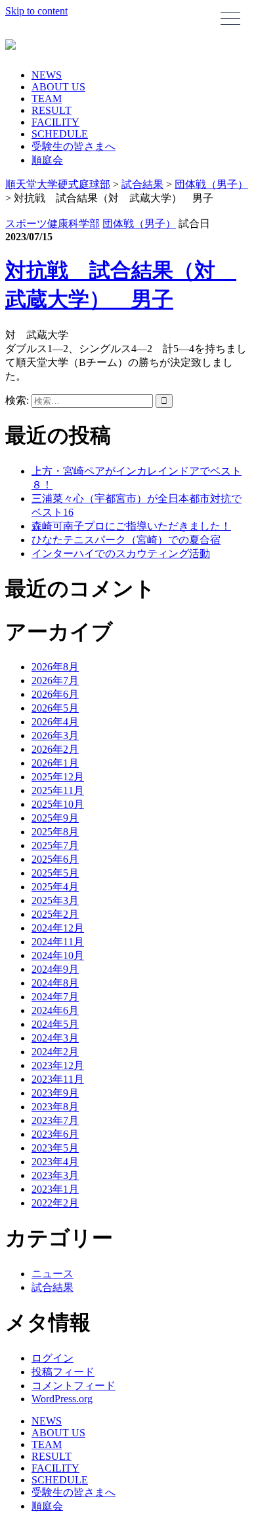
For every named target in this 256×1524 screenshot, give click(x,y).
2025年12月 (58, 776)
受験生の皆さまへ (74, 146)
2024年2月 (55, 1051)
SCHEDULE (60, 133)
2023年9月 (55, 1092)
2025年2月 (55, 914)
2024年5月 (55, 1024)
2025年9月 (55, 818)
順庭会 (47, 160)
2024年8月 (55, 983)
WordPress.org (62, 1398)
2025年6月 (55, 859)
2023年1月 (55, 1189)
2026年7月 (55, 680)
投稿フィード (63, 1371)
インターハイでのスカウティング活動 (121, 553)
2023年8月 (55, 1106)
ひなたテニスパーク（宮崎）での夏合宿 (126, 539)
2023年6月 (55, 1134)
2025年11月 (58, 790)
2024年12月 (58, 928)
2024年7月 (55, 996)
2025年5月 (55, 873)
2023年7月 (55, 1120)
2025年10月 (58, 804)
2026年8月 (55, 666)
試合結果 (53, 1287)
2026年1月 (55, 763)
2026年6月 (55, 694)
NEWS (47, 75)
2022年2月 (55, 1202)
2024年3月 (55, 1037)
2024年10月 (58, 955)
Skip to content (36, 10)
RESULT (52, 110)
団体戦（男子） (139, 223)
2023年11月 (58, 1079)
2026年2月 (55, 749)
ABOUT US (58, 86)
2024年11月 (58, 941)
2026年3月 (55, 735)
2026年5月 (55, 708)
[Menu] (230, 19)
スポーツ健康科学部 (52, 223)
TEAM (47, 98)
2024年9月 (55, 969)
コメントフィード (74, 1385)
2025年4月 (55, 886)
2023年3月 (55, 1175)
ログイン (53, 1358)
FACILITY (55, 122)
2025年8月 (55, 831)
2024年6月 (55, 1010)
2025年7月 (55, 845)
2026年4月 (55, 721)
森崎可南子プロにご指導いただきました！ (131, 526)
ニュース (53, 1273)
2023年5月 (55, 1147)
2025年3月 (55, 900)
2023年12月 (58, 1065)
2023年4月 (55, 1161)
